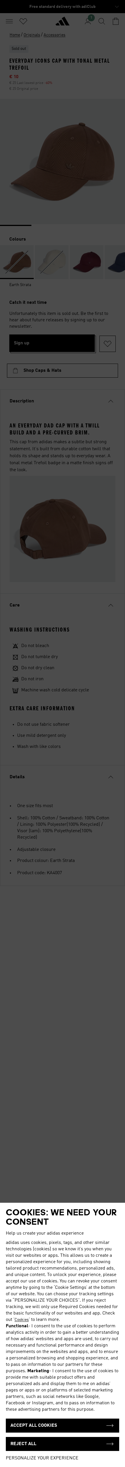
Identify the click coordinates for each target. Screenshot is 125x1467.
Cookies (22, 1320)
